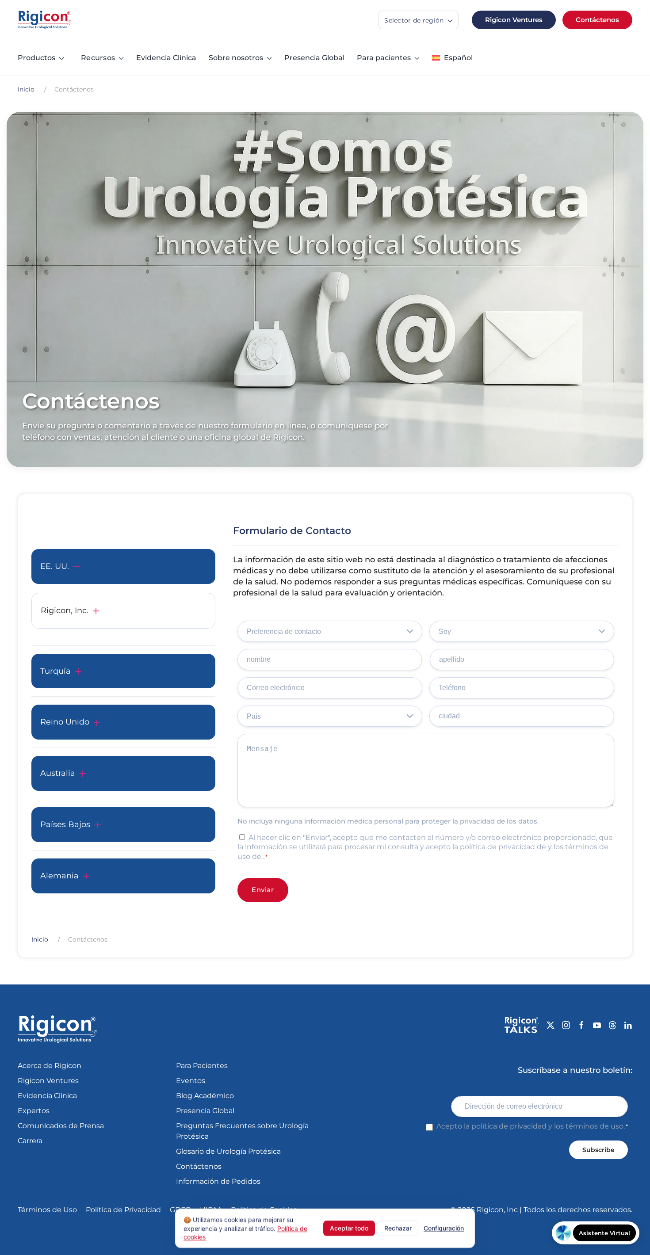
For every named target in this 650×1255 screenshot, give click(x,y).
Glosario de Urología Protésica (228, 1151)
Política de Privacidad (123, 1209)
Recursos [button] (98, 57)
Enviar (263, 889)
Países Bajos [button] (65, 824)
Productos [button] (36, 57)
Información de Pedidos (218, 1181)
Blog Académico (205, 1095)
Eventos (190, 1080)
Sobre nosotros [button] (236, 57)
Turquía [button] (55, 671)
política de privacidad (509, 1126)
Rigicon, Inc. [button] (64, 610)
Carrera (30, 1141)
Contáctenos (597, 19)
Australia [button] (57, 773)
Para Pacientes (202, 1065)
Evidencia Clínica (166, 57)
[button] (452, 58)
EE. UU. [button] (54, 566)
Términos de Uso (47, 1209)
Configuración (444, 1228)
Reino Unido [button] (64, 722)
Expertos (34, 1110)
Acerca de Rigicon (49, 1065)
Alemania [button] (59, 876)
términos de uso (594, 1126)
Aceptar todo (349, 1228)
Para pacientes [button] (384, 57)
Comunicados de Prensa (61, 1125)
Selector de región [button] (415, 20)
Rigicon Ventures (514, 19)
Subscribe (598, 1150)
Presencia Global (314, 57)
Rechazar (398, 1228)
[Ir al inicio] (44, 20)
